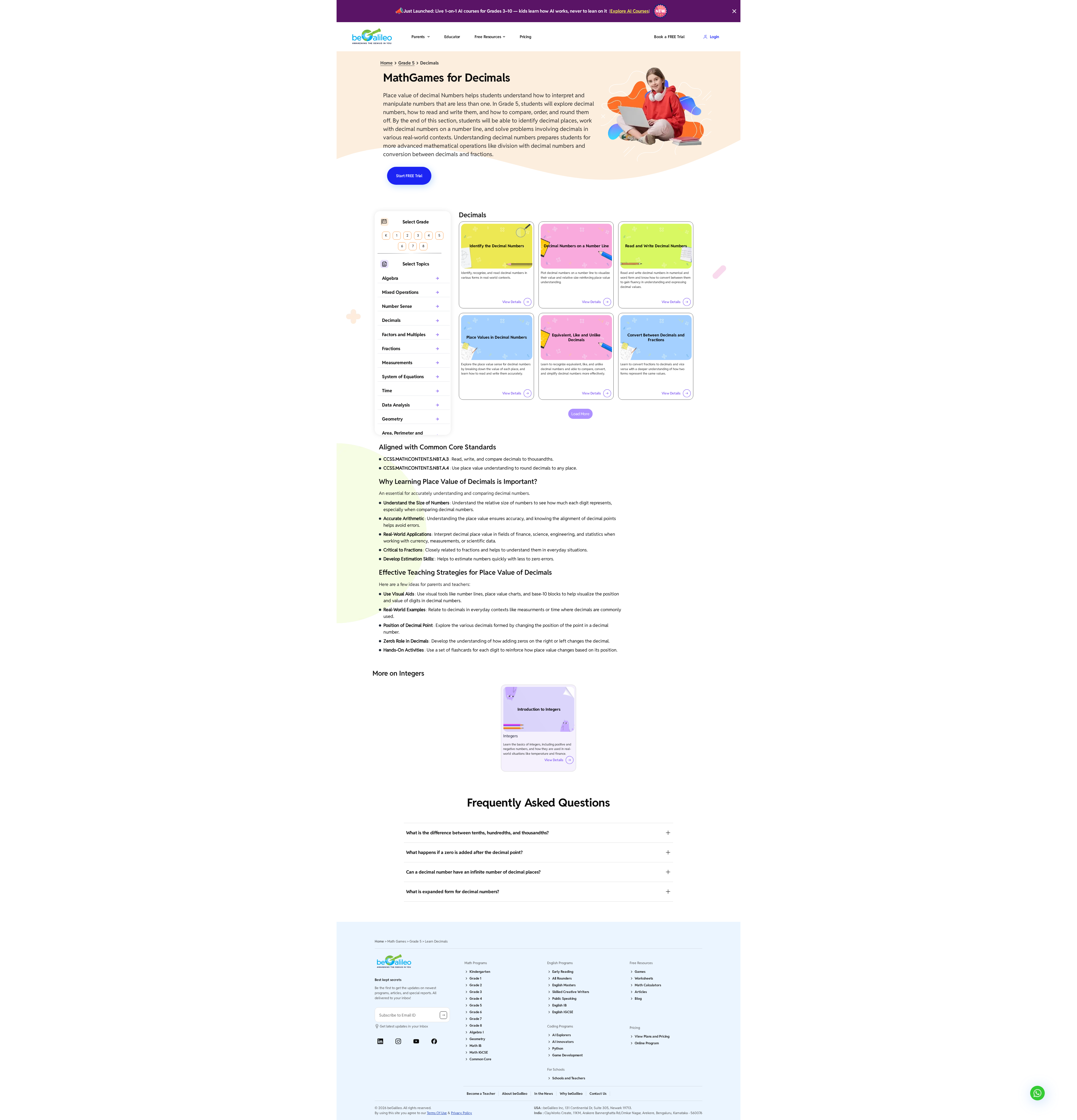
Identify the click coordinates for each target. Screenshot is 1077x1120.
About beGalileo (514, 1093)
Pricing (525, 36)
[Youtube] (416, 1041)
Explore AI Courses (629, 11)
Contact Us (598, 1093)
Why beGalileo (571, 1093)
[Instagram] (398, 1041)
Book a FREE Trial (669, 36)
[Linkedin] (380, 1041)
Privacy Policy (461, 1113)
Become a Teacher (481, 1093)
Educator (452, 36)
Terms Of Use (437, 1113)
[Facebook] (434, 1041)
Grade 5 (406, 63)
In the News (543, 1093)
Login (714, 36)
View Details (511, 302)
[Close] (734, 11)
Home (386, 63)
